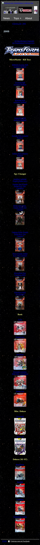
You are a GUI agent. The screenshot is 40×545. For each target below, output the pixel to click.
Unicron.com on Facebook (20, 541)
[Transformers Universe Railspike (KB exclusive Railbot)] (20, 115)
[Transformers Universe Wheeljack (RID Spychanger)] (20, 309)
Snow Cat (20, 437)
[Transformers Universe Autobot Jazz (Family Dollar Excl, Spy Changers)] (20, 203)
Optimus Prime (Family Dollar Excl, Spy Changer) (20, 234)
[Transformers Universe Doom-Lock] (20, 352)
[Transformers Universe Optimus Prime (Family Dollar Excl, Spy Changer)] (20, 251)
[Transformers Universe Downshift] (20, 434)
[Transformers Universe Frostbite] (20, 497)
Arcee (20, 320)
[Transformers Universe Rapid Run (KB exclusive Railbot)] (20, 133)
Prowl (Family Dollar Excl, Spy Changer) (20, 255)
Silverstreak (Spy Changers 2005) (20, 274)
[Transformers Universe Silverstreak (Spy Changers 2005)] (20, 290)
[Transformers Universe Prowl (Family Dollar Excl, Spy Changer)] (20, 270)
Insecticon (20, 354)
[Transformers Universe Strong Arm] (20, 406)
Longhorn (20, 499)
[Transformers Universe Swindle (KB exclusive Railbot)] (20, 151)
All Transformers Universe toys (23, 43)
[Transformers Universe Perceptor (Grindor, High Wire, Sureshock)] (20, 389)
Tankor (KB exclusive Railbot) (20, 155)
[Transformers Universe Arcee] (20, 334)
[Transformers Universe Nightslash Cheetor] (20, 532)
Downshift (20, 416)
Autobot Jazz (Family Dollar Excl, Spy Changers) (20, 186)
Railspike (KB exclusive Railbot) (20, 101)
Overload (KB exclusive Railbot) (20, 83)
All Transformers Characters (24, 41)
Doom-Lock (20, 337)
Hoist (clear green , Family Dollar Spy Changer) (20, 208)
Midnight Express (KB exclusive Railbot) (20, 66)
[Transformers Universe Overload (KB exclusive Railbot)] (20, 98)
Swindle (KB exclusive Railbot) (20, 137)
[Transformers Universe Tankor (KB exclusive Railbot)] (20, 169)
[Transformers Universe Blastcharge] (20, 479)
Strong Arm (20, 391)
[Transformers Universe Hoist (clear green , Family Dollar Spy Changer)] (20, 224)
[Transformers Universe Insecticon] (20, 369)
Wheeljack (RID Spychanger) (20, 293)
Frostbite (20, 482)
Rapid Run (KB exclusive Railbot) (20, 119)
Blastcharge (20, 464)
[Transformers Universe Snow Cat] (20, 454)
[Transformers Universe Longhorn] (20, 514)
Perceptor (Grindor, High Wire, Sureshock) (20, 373)
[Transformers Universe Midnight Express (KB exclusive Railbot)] (20, 80)
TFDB (4, 541)
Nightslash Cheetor (20, 517)
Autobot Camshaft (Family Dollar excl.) (20, 180)
